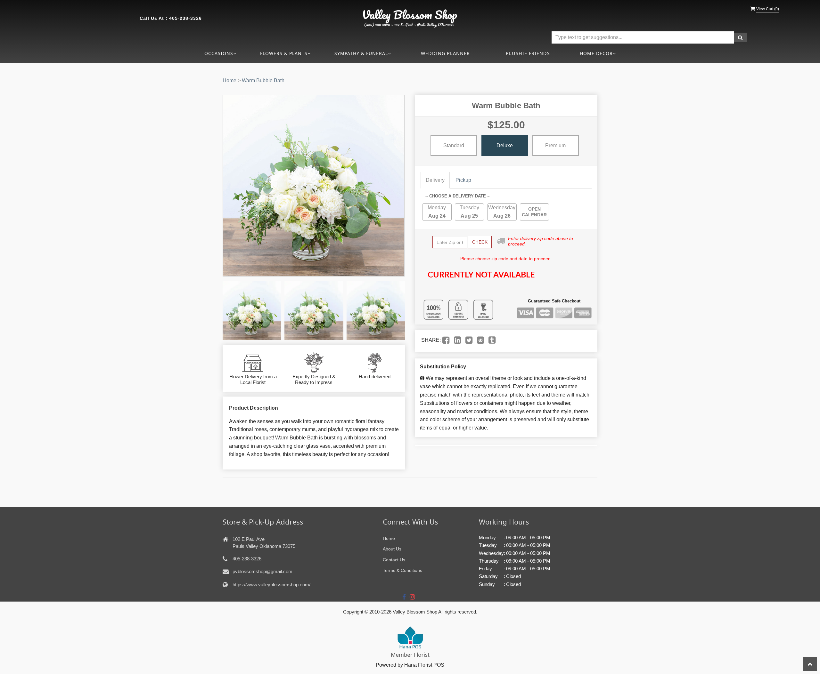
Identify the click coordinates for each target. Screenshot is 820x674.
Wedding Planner (445, 53)
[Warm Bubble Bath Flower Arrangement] (252, 310)
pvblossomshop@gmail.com (262, 571)
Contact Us (394, 559)
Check (480, 242)
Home (229, 80)
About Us (392, 548)
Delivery (435, 180)
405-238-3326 (185, 18)
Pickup (463, 180)
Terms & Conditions (402, 570)
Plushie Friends (528, 53)
